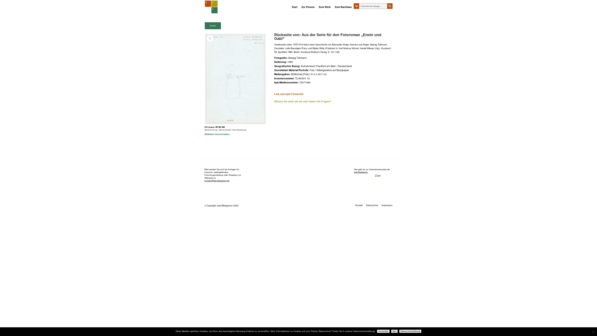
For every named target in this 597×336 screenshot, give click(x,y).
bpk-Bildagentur (361, 172)
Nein (394, 331)
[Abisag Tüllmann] (211, 7)
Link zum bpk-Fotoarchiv (289, 94)
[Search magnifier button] (389, 6)
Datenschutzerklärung (410, 331)
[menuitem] (294, 7)
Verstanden (383, 331)
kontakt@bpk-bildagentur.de (216, 180)
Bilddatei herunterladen (217, 134)
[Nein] (593, 331)
